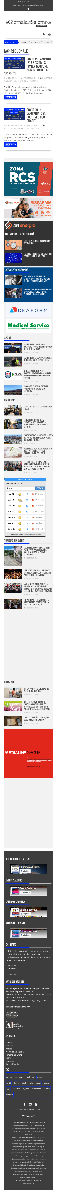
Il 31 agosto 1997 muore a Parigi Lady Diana (26, 1000)
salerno (34, 81)
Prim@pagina (17, 109)
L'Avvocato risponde (16, 269)
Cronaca (9, 1042)
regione (26, 1088)
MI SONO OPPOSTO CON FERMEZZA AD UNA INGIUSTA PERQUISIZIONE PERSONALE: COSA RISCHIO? (38, 291)
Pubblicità (11, 969)
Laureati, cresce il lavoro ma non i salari (38, 407)
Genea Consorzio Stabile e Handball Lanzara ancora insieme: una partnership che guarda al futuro (38, 374)
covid (26, 128)
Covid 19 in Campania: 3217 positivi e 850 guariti (36, 115)
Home (23, 42)
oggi (8, 1088)
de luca (16, 1083)
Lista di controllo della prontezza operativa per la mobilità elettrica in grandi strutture (36, 423)
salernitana (36, 1088)
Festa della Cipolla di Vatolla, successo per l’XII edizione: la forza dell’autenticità (36, 602)
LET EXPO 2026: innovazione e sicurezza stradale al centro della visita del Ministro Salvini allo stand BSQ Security (37, 465)
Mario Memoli (29, 78)
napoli (16, 81)
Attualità (7, 59)
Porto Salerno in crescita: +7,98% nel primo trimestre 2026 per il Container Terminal (38, 437)
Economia (9, 400)
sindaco (9, 1094)
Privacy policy (13, 974)
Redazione (11, 966)
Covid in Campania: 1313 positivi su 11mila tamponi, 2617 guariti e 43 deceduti (28, 66)
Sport (7, 337)
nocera (46, 1083)
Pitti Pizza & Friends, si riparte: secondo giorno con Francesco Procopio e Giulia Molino (37, 572)
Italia (31, 1083)
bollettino (47, 78)
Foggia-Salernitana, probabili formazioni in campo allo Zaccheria (36, 388)
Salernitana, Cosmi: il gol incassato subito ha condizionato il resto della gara (38, 346)
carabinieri (30, 1077)
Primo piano (16, 59)
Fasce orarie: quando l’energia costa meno (37, 242)
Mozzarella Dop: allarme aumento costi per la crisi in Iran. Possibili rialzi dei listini (38, 451)
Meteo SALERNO (25, 480)
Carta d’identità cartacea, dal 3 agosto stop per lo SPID (37, 718)
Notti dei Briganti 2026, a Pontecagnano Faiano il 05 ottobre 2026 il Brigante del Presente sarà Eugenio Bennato (37, 705)
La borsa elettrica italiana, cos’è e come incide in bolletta (38, 255)
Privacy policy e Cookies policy (33, 5)
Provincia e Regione (15, 1051)
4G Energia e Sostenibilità (19, 234)
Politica (9, 1048)
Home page (16, 5)
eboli (24, 1083)
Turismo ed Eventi (14, 540)
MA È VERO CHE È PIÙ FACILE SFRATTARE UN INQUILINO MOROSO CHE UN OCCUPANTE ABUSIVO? (37, 278)
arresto (9, 1077)
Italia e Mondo (12, 1064)
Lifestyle (9, 682)
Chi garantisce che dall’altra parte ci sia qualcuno (36, 690)
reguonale (24, 81)
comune (40, 1077)
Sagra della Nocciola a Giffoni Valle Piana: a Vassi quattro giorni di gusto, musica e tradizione (37, 551)
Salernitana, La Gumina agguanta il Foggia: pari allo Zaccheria (37, 359)
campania (8, 81)
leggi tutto (10, 97)
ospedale (16, 1088)
